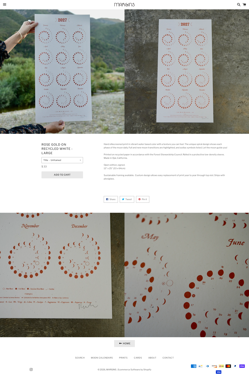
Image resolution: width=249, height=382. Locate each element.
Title (45, 160)
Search (80, 358)
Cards (138, 358)
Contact (168, 358)
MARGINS (111, 369)
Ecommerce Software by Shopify (134, 369)
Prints (123, 358)
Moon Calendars (102, 358)
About (152, 358)
